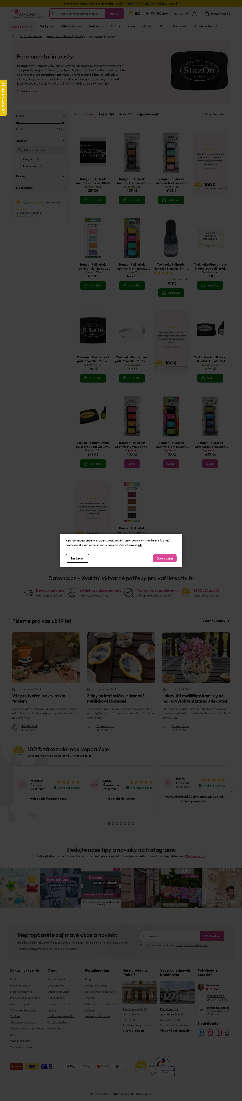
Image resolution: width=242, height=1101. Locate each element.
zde (140, 545)
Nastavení (77, 558)
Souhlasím (165, 558)
